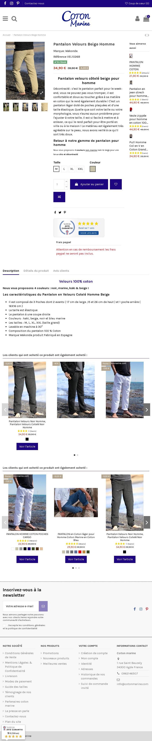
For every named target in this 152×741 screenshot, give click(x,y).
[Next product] (148, 35)
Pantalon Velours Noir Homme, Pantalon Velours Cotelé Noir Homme (27, 424)
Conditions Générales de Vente (19, 655)
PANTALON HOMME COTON (136, 65)
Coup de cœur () (138, 3)
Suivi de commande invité (94, 686)
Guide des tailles (16, 687)
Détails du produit (36, 270)
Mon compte (89, 658)
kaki (100, 150)
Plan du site (13, 721)
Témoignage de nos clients (18, 694)
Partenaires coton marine (16, 703)
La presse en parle (17, 711)
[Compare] (27, 417)
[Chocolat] (37, 548)
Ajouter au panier (92, 184)
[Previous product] (146, 35)
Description (11, 270)
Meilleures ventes (55, 663)
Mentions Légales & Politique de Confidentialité (18, 667)
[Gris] (20, 548)
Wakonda (71, 51)
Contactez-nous (34, 3)
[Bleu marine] (29, 548)
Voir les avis (89, 233)
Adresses (87, 669)
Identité (86, 663)
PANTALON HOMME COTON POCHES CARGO (27, 536)
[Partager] (55, 212)
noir (87, 150)
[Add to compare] (59, 197)
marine (93, 150)
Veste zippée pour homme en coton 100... (138, 119)
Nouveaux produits (56, 658)
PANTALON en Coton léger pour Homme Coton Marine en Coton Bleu (76, 537)
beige (107, 150)
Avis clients (61, 270)
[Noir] (27, 439)
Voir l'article (27, 446)
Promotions (51, 653)
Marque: (59, 51)
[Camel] (83, 551)
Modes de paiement (18, 681)
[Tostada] (41, 548)
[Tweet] (60, 212)
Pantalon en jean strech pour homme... (139, 92)
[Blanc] (12, 548)
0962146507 (129, 673)
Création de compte (94, 653)
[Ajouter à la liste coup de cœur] (116, 184)
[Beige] (16, 548)
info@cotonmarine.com (132, 684)
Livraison (11, 676)
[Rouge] (79, 551)
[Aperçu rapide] (33, 417)
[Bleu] (75, 551)
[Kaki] (33, 548)
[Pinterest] (65, 212)
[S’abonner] (43, 606)
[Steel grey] (71, 551)
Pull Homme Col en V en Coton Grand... (138, 145)
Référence (59, 56)
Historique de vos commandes (93, 676)
